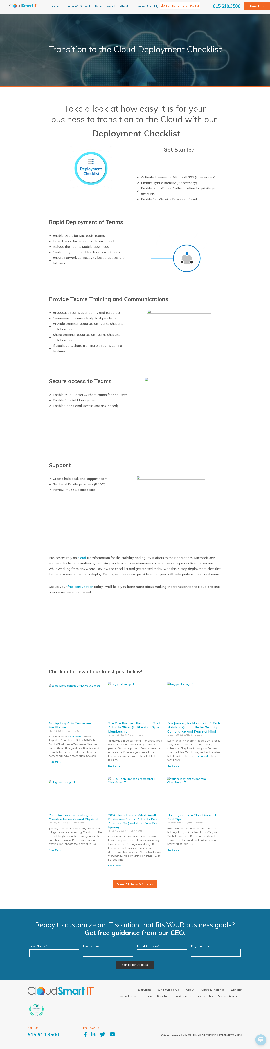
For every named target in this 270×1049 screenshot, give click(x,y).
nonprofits (204, 756)
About (190, 989)
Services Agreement (230, 996)
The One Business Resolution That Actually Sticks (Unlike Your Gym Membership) (134, 727)
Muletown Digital (232, 1034)
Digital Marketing (208, 1034)
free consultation (80, 587)
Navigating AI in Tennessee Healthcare (70, 725)
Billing (148, 996)
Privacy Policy (205, 996)
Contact (236, 989)
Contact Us (143, 6)
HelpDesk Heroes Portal (182, 6)
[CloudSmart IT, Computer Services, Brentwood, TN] (53, 1013)
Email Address (148, 946)
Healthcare (75, 736)
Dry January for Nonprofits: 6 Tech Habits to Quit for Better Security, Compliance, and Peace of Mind (193, 727)
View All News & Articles (135, 884)
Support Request (129, 996)
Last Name (91, 946)
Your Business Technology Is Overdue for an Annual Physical (73, 817)
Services (144, 989)
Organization (200, 946)
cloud (82, 558)
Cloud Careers (182, 996)
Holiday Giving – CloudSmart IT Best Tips (192, 817)
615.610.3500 (226, 6)
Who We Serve (168, 989)
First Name (38, 946)
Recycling (162, 996)
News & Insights (212, 989)
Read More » (55, 761)
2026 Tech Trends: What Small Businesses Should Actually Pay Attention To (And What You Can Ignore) (133, 821)
